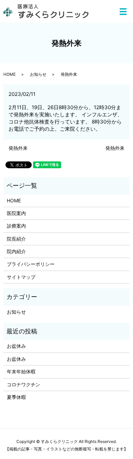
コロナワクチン (23, 384)
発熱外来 (18, 148)
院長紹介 (16, 239)
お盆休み (16, 346)
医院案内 (16, 213)
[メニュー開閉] (123, 11)
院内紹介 (16, 251)
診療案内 (16, 226)
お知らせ (38, 74)
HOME (9, 74)
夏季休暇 (16, 397)
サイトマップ (21, 277)
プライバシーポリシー (31, 264)
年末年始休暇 (21, 371)
